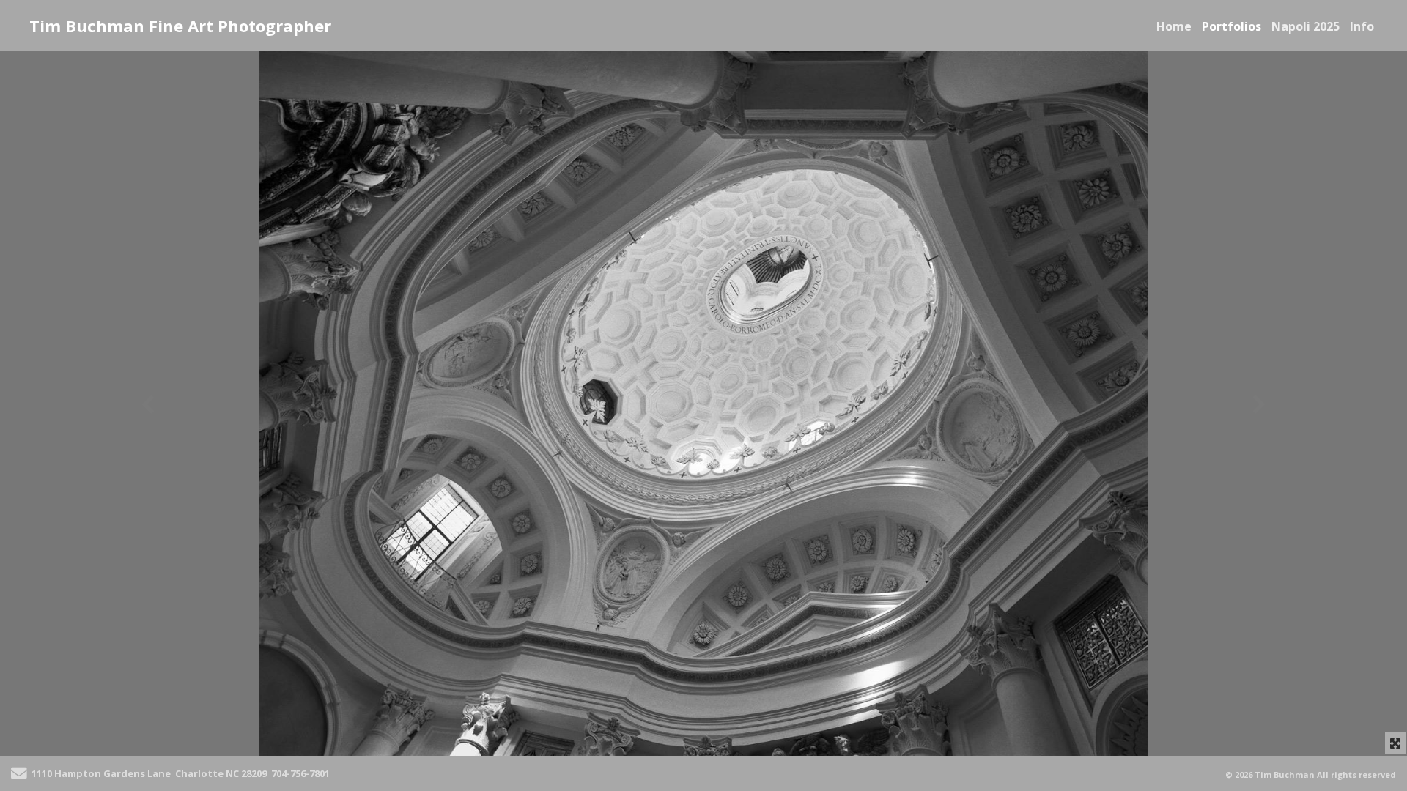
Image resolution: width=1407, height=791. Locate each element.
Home (1174, 26)
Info (1362, 26)
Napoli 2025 (1305, 26)
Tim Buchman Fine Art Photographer (180, 26)
